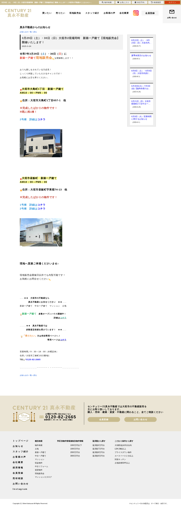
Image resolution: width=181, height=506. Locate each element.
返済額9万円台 (98, 456)
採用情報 (18, 467)
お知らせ (18, 446)
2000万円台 (75, 452)
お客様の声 (109, 13)
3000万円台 (75, 456)
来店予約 (141, 2)
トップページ (21, 441)
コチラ (41, 119)
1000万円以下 (76, 445)
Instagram (20, 489)
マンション (39, 459)
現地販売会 (75, 13)
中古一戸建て (40, 456)
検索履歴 (157, 2)
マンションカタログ (43, 477)
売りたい (60, 13)
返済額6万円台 (98, 445)
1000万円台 (75, 449)
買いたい (47, 13)
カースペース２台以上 (124, 456)
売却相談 (18, 478)
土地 (37, 449)
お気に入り (124, 2)
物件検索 (38, 445)
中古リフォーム (41, 466)
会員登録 (150, 13)
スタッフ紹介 (92, 13)
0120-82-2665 (33, 359)
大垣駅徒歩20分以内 (123, 445)
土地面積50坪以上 (122, 463)
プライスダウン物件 (123, 452)
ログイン (172, 2)
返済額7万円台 (98, 449)
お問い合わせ (172, 17)
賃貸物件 (38, 470)
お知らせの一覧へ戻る (28, 32)
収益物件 (38, 463)
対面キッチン (120, 459)
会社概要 (124, 13)
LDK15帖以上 (120, 449)
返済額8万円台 (98, 452)
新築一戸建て (40, 452)
